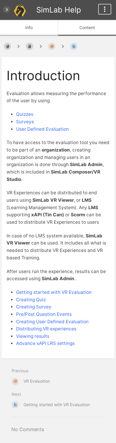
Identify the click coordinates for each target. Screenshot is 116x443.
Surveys (25, 121)
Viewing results (32, 336)
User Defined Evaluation (42, 129)
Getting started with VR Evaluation (54, 292)
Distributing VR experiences (46, 329)
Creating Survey (33, 307)
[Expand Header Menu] (104, 9)
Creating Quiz (31, 299)
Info (29, 27)
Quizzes (24, 114)
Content (87, 27)
